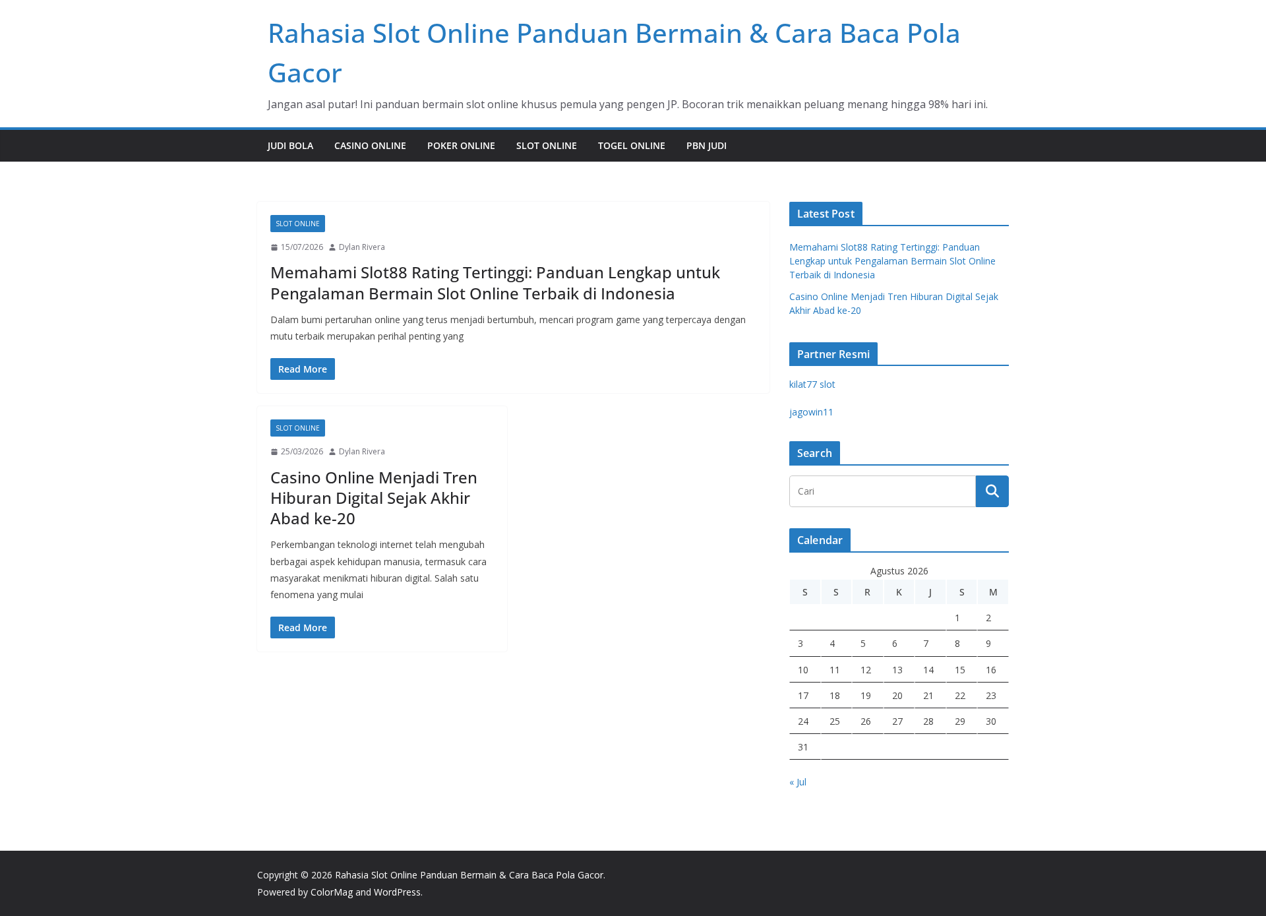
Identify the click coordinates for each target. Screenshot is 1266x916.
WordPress (397, 892)
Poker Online (461, 145)
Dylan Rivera (362, 247)
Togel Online (631, 145)
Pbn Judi (706, 145)
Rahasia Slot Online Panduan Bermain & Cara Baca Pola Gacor (469, 875)
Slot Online (546, 145)
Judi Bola (290, 145)
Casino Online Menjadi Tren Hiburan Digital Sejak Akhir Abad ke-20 (373, 497)
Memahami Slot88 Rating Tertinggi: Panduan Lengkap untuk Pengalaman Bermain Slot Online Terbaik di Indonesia (495, 282)
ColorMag (332, 892)
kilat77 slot (812, 384)
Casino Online (370, 145)
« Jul (797, 782)
